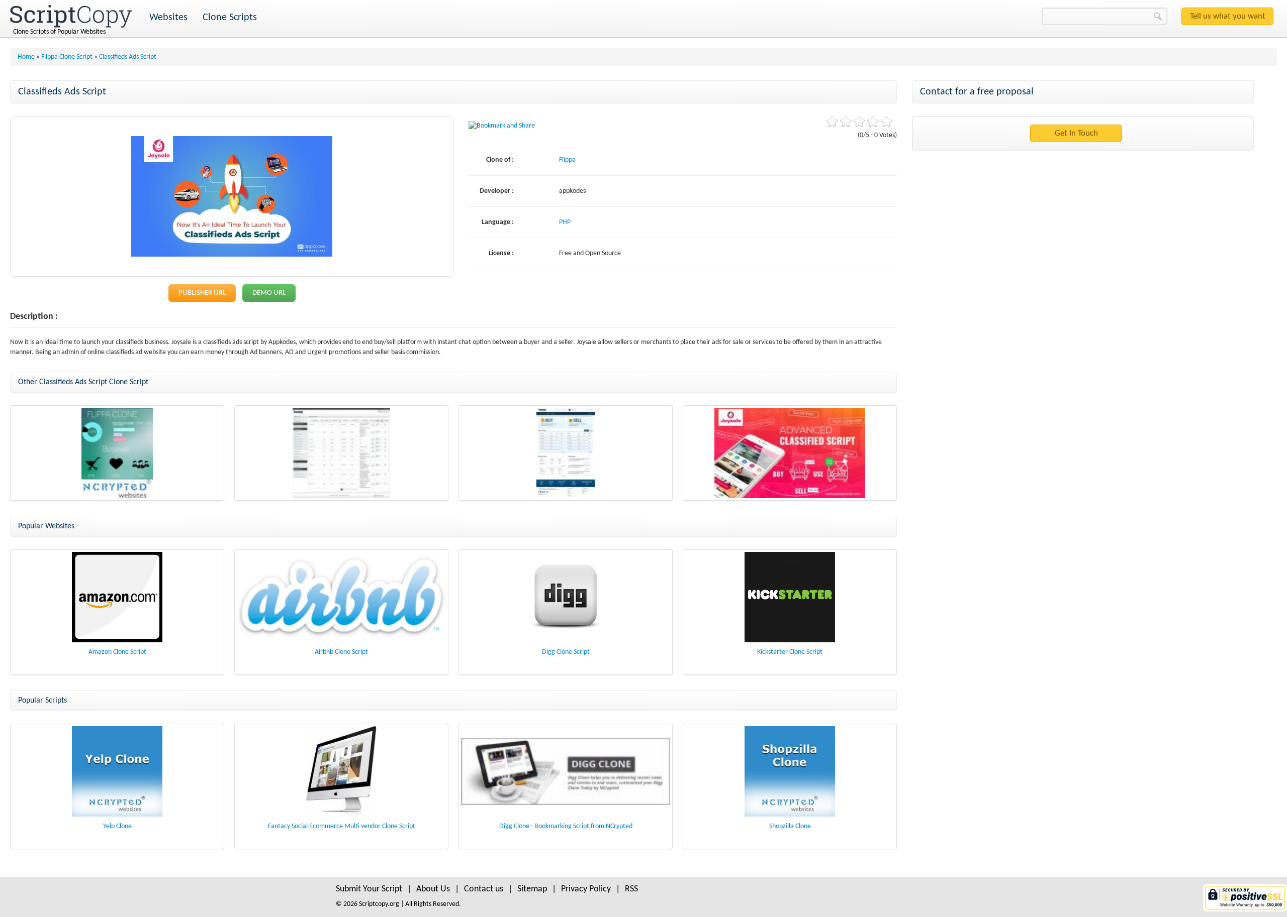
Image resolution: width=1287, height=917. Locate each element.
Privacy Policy (586, 889)
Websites (168, 18)
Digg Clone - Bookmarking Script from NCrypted (565, 826)
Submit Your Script (369, 889)
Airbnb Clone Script (341, 652)
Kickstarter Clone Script (789, 652)
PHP (565, 222)
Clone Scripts (230, 18)
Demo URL (269, 293)
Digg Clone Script (566, 652)
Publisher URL (202, 293)
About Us (433, 889)
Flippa (567, 160)
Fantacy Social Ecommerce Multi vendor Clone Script (341, 826)
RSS (631, 889)
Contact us (483, 889)
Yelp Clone (117, 826)
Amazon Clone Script (117, 652)
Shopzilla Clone (790, 826)
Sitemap (532, 889)
